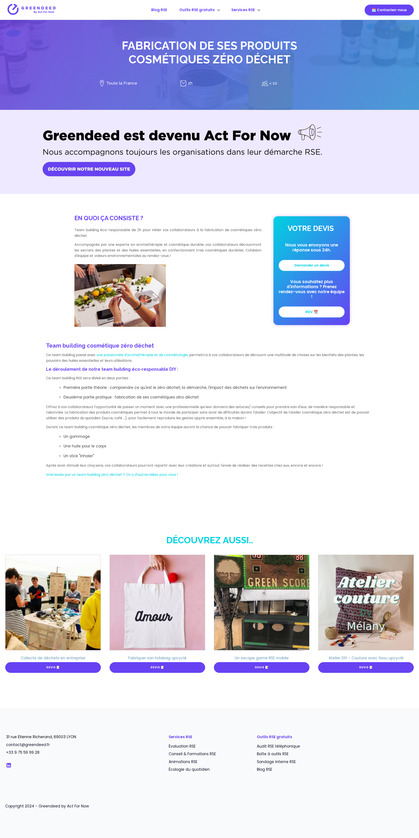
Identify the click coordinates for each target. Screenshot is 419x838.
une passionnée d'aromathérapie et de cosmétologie (142, 354)
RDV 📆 (312, 311)
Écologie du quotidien (189, 769)
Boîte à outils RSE (272, 754)
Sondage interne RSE (276, 761)
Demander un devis (311, 265)
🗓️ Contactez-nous (389, 9)
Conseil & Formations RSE (192, 754)
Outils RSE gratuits (197, 9)
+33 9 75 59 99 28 (22, 752)
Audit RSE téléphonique (278, 746)
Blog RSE (159, 9)
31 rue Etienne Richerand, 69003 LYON (41, 736)
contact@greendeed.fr (28, 744)
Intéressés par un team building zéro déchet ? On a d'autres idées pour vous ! (112, 474)
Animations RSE (183, 761)
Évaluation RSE (182, 746)
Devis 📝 (53, 667)
